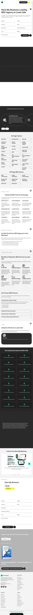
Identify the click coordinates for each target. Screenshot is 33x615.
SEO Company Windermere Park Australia (24, 364)
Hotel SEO (2, 604)
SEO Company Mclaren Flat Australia (24, 392)
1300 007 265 (29, 2)
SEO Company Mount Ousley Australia (8, 371)
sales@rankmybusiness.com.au (6, 583)
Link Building (19, 581)
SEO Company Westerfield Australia (8, 357)
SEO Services (19, 577)
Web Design (18, 585)
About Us (18, 594)
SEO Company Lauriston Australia (24, 371)
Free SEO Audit (19, 597)
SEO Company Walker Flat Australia (9, 406)
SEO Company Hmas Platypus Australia (8, 399)
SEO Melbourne (19, 600)
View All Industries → (3, 607)
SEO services (13, 72)
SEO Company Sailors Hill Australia (24, 357)
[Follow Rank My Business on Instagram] (1, 587)
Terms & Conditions (19, 604)
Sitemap (24, 613)
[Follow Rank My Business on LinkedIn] (5, 587)
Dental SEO (2, 594)
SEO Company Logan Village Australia (8, 385)
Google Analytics (19, 601)
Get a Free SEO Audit (23, 2)
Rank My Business (11, 611)
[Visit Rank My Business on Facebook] (7, 486)
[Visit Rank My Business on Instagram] (5, 486)
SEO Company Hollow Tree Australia (8, 378)
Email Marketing (19, 588)
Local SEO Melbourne (20, 578)
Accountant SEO (3, 601)
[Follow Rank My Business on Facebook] (3, 587)
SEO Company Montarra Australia (9, 392)
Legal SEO (2, 597)
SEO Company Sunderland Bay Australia (24, 399)
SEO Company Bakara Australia (24, 385)
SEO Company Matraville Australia (24, 406)
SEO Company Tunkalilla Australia (24, 378)
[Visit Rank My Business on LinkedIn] (8, 486)
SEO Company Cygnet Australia (8, 364)
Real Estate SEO (3, 600)
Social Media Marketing (20, 584)
